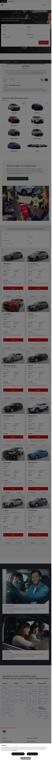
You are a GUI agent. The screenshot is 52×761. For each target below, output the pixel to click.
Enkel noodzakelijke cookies (18, 753)
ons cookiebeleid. (14, 750)
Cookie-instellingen (26, 758)
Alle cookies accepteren (32, 753)
